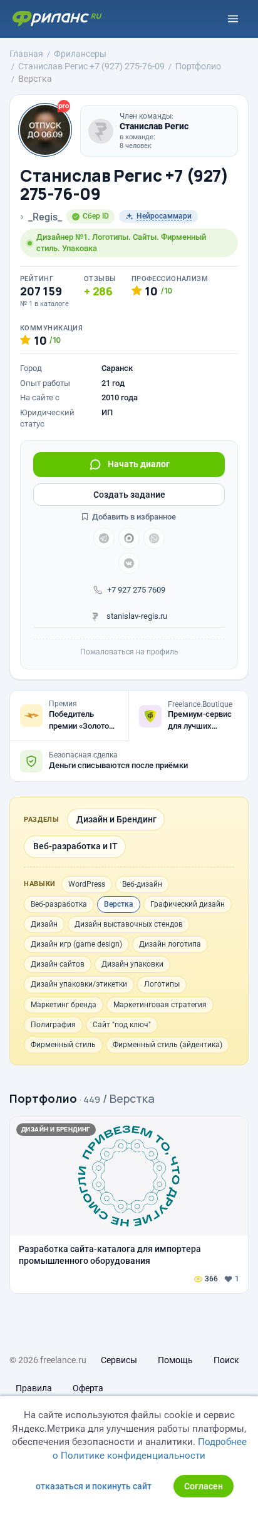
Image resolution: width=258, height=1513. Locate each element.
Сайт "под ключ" (122, 1024)
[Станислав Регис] (100, 131)
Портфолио (43, 1098)
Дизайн (44, 924)
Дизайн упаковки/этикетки (79, 984)
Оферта (88, 1388)
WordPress (86, 884)
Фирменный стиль (63, 1044)
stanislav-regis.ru (136, 616)
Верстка (118, 904)
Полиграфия (53, 1024)
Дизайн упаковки (132, 964)
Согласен (203, 1486)
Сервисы (119, 1360)
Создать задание (129, 495)
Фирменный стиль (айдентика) (167, 1044)
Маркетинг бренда (63, 1004)
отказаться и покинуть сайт (94, 1486)
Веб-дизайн (142, 884)
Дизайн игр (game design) (76, 944)
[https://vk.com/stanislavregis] (129, 563)
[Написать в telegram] (104, 538)
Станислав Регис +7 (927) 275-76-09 (124, 184)
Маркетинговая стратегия (160, 1004)
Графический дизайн (187, 904)
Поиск (226, 1360)
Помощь (175, 1360)
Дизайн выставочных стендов (129, 924)
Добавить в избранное (133, 516)
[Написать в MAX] (129, 538)
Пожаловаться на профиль (129, 652)
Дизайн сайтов (58, 964)
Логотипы (162, 984)
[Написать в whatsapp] (154, 538)
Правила (34, 1388)
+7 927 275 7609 (136, 589)
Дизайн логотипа (170, 944)
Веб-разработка (59, 904)
